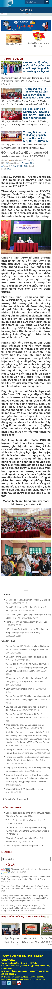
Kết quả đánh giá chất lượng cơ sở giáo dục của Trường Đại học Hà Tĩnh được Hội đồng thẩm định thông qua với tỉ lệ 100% (24, 908)
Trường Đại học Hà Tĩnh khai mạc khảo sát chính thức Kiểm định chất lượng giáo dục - (28, 699)
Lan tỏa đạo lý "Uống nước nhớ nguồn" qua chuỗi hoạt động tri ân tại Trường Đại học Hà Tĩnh (25, 68)
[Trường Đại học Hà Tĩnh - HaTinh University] (8, 3)
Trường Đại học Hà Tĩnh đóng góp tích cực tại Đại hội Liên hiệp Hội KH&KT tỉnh (35, 137)
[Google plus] (14, 983)
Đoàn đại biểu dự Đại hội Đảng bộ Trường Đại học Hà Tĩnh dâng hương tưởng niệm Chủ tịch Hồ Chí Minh (25, 877)
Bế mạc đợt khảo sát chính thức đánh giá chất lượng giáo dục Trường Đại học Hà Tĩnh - (26, 681)
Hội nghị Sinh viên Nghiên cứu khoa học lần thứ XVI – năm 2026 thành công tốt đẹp (37, 113)
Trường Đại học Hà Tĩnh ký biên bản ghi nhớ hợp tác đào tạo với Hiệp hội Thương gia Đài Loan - (28, 649)
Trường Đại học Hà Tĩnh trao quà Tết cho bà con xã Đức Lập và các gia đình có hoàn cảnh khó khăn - (28, 760)
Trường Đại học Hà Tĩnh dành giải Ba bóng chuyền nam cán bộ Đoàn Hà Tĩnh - (27, 717)
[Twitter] (9, 983)
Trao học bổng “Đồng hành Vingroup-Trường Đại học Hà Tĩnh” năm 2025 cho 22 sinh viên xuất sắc (25, 887)
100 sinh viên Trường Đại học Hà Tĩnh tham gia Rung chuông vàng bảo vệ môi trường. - (27, 632)
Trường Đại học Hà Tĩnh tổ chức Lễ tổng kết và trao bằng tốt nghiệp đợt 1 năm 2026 (36, 93)
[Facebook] (3, 983)
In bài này (49, 160)
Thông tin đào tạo (13, 44)
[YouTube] (19, 983)
